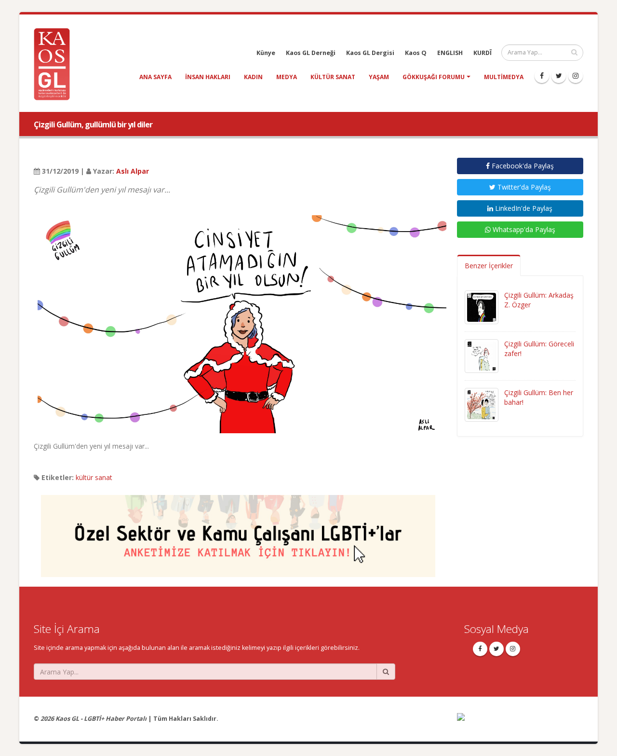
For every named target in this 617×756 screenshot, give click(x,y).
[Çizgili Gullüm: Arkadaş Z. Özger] (481, 306)
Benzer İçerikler (489, 265)
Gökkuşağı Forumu (433, 77)
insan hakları (207, 77)
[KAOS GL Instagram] (575, 76)
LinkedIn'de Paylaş (522, 208)
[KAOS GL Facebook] (542, 76)
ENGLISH (450, 53)
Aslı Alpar (132, 171)
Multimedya (503, 77)
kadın (253, 77)
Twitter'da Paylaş (523, 187)
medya (286, 77)
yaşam (379, 77)
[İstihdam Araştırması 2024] (238, 531)
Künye (265, 53)
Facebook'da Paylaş (522, 165)
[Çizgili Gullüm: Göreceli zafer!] (481, 355)
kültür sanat (332, 77)
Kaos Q (416, 53)
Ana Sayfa (155, 77)
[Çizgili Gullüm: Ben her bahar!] (481, 404)
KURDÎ (482, 53)
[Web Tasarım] (520, 723)
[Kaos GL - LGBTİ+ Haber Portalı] (55, 63)
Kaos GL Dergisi (370, 53)
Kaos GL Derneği (310, 53)
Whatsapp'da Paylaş (523, 229)
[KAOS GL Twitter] (558, 76)
